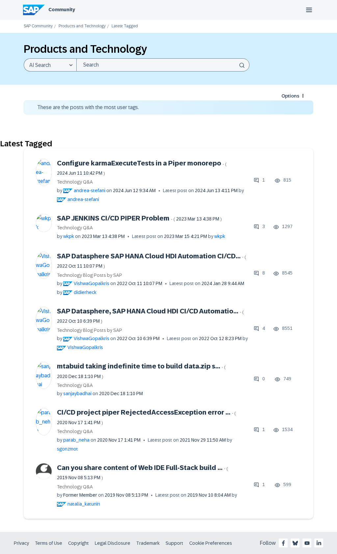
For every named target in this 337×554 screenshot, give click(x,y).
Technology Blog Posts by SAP (89, 275)
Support (174, 543)
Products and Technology (82, 26)
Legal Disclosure (112, 543)
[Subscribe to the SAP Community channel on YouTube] (307, 543)
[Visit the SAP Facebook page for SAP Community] (283, 543)
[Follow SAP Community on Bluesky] (295, 543)
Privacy (21, 543)
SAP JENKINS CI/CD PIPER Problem (139, 218)
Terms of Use (48, 543)
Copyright (78, 543)
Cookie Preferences (210, 543)
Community (61, 9)
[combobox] (162, 65)
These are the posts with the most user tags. (88, 107)
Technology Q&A (75, 182)
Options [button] (290, 96)
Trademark (148, 543)
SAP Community (38, 26)
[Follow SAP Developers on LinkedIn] (319, 543)
